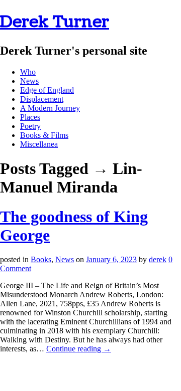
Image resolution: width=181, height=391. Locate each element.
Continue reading (78, 348)
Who (28, 72)
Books (41, 259)
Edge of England (47, 90)
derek (157, 259)
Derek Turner (54, 22)
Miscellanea (39, 144)
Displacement (41, 99)
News (29, 81)
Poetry (30, 126)
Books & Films (44, 135)
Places (30, 117)
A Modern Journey (50, 108)
